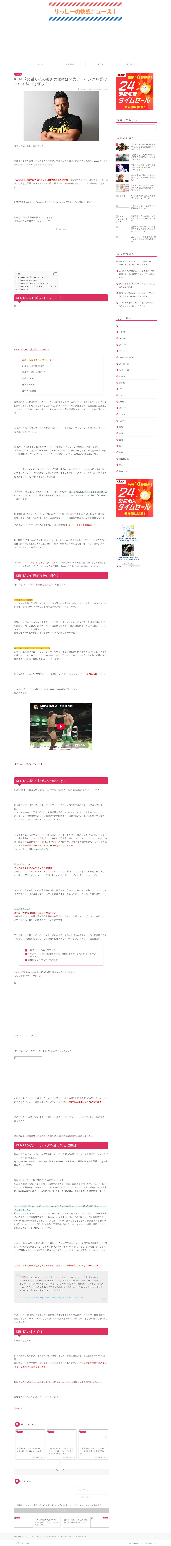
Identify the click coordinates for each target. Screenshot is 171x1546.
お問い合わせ (131, 64)
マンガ (122, 414)
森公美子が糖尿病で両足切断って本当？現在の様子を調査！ (137, 285)
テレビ (122, 383)
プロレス (18, 74)
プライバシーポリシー (23, 1543)
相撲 (121, 452)
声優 (121, 433)
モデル (122, 421)
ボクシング (124, 408)
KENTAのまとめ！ (26, 289)
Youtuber (123, 338)
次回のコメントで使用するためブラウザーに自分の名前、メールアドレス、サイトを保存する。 (60, 1505)
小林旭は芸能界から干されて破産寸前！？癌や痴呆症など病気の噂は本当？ (137, 263)
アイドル (123, 345)
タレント (123, 376)
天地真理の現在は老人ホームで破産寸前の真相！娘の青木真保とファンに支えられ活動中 (137, 274)
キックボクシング (127, 357)
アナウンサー (125, 351)
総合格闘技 (70, 64)
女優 (121, 440)
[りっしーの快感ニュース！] (85, 20)
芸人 (121, 465)
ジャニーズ (124, 364)
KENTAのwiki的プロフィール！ (32, 277)
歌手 (121, 446)
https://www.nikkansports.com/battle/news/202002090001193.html (54, 1297)
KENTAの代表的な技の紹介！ (31, 280)
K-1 (120, 326)
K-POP (100, 64)
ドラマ (122, 389)
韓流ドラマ (124, 471)
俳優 (121, 427)
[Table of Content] (55, 274)
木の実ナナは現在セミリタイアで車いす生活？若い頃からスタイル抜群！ (137, 304)
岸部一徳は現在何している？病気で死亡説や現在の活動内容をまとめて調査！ (137, 294)
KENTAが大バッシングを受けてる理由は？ (37, 286)
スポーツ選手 (125, 370)
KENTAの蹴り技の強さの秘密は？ (33, 283)
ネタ (121, 395)
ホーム (40, 64)
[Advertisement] (85, 42)
